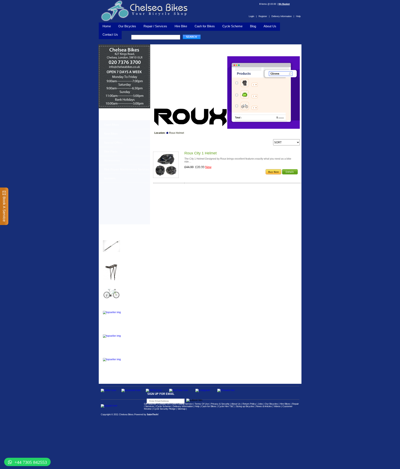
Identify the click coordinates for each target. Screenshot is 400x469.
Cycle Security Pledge (164, 409)
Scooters (110, 178)
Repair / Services (155, 26)
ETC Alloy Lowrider (115, 308)
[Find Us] (124, 58)
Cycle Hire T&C (226, 406)
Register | (264, 16)
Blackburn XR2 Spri (115, 261)
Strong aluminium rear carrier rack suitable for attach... (133, 361)
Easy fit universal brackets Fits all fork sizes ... (132, 314)
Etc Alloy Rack (112, 355)
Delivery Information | (282, 16)
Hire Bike (181, 26)
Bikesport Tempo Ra (116, 284)
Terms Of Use (202, 404)
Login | (253, 16)
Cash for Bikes (205, 26)
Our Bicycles (127, 26)
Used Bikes (111, 124)
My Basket (284, 4)
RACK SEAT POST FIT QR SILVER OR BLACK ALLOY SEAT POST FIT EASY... (134, 339)
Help (298, 16)
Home (106, 26)
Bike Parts (110, 151)
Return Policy (249, 404)
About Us (270, 26)
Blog (253, 26)
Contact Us (164, 404)
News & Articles (264, 406)
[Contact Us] (124, 67)
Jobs (260, 404)
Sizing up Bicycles (245, 406)
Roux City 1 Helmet (200, 153)
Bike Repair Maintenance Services (126, 169)
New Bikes (111, 133)
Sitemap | (182, 409)
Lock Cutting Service (182, 404)
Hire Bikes (285, 404)
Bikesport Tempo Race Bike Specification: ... (133, 289)
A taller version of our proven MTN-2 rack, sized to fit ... (132, 267)
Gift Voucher (150, 404)
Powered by (146, 414)
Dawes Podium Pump (117, 237)
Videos (277, 406)
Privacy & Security (220, 404)
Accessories (112, 160)
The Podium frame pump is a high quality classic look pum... (134, 244)
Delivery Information (183, 406)
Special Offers (113, 142)
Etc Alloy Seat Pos (115, 331)
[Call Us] (124, 64)
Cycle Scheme (232, 26)
